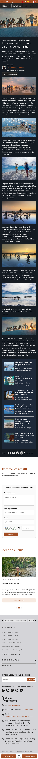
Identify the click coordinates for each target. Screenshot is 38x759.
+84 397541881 (27, 710)
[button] (16, 607)
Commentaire (9, 493)
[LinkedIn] (21, 690)
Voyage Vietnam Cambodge (11, 646)
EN (25, 2)
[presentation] (36, 6)
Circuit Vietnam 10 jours (10, 632)
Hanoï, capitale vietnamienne (15, 620)
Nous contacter (8, 756)
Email (6, 518)
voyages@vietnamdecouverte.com (19, 716)
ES (31, 2)
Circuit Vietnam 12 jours (10, 636)
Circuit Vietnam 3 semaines (11, 643)
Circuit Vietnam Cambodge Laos (13, 650)
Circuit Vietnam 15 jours (10, 639)
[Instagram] (7, 690)
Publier (10, 534)
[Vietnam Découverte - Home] (10, 699)
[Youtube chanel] (12, 690)
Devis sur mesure (29, 756)
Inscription (31, 679)
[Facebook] (3, 690)
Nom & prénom (10, 509)
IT (36, 2)
